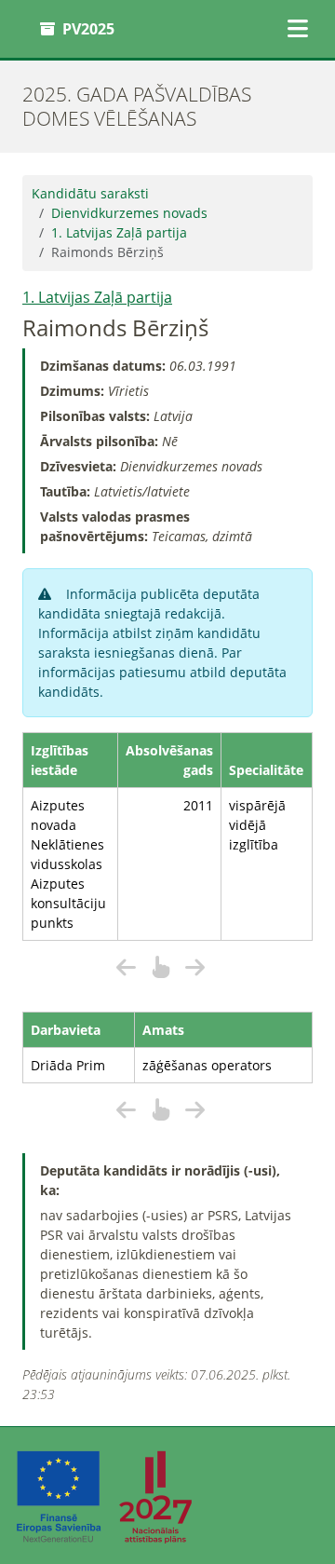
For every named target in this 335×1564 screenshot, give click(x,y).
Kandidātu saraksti (90, 193)
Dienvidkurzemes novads (129, 213)
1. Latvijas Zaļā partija (119, 232)
